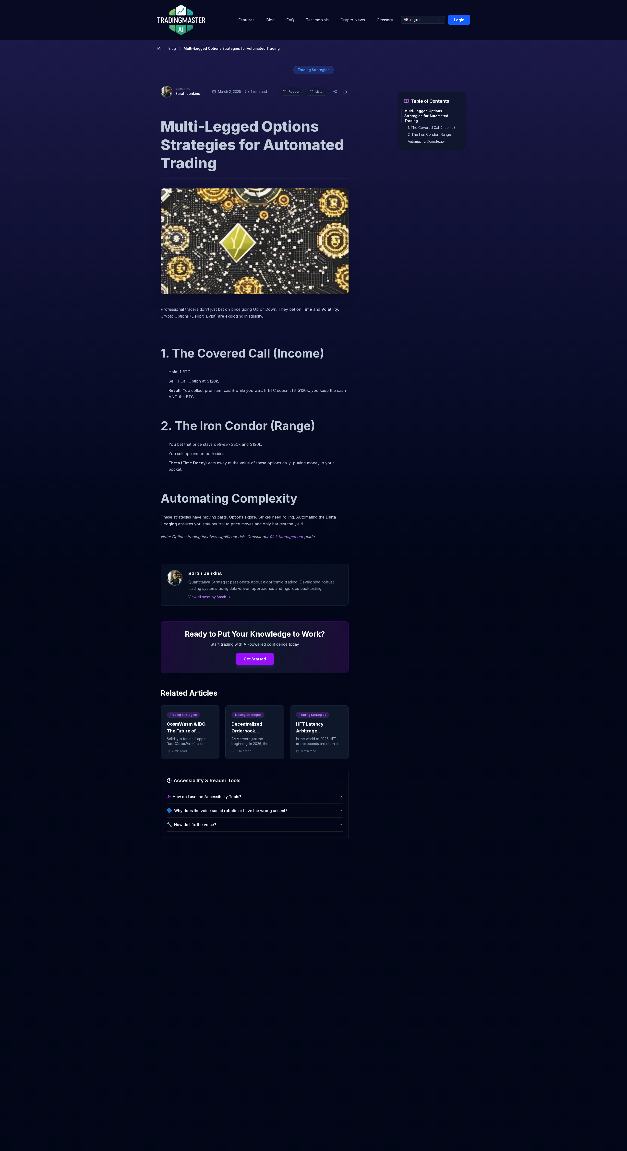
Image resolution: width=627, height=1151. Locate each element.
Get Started (255, 658)
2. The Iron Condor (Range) (430, 134)
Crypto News (352, 19)
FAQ (290, 19)
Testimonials (317, 19)
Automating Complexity (426, 141)
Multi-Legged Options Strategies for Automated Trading (426, 116)
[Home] (159, 48)
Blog (270, 19)
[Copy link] (345, 92)
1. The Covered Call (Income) (431, 127)
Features (246, 19)
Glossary (385, 19)
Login (459, 19)
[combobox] (423, 20)
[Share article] (335, 92)
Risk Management (286, 536)
